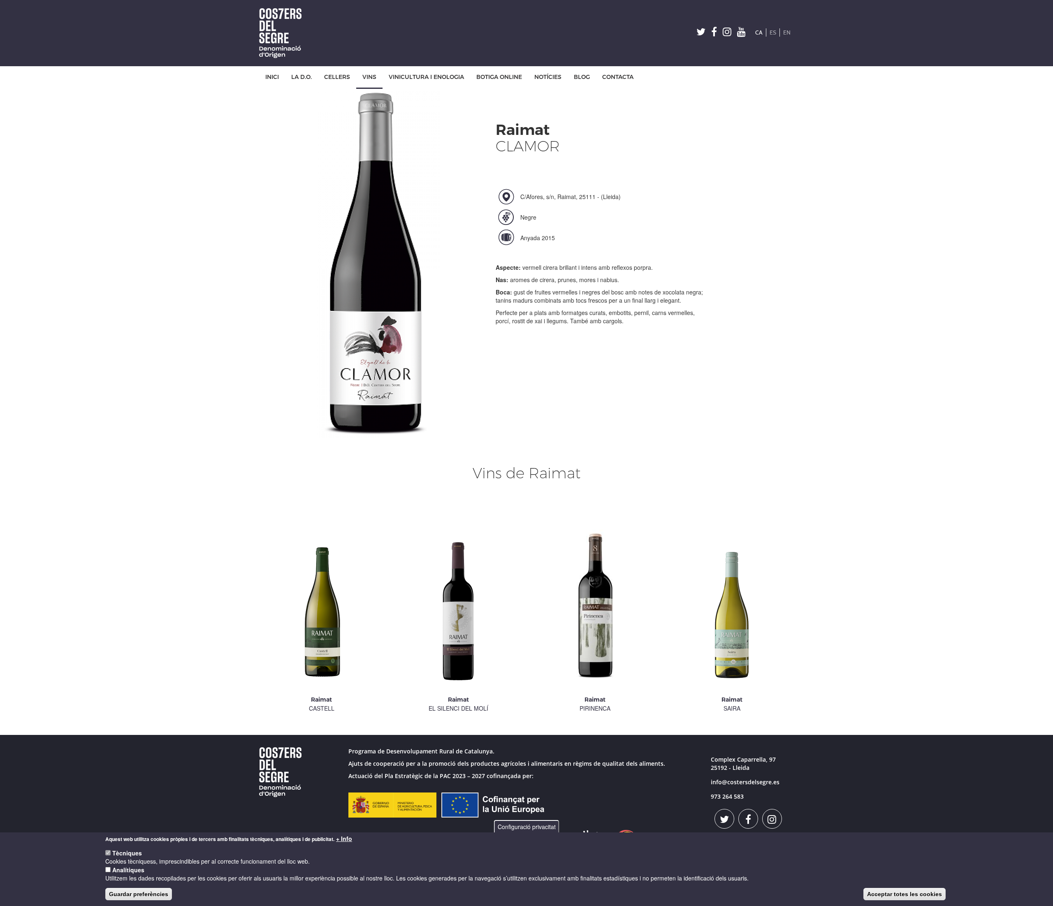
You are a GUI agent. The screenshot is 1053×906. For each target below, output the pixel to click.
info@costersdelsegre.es (745, 782)
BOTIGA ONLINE (499, 77)
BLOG (582, 77)
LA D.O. (301, 77)
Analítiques (128, 870)
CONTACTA (617, 77)
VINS (369, 77)
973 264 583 (727, 796)
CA (759, 32)
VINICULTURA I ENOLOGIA (426, 77)
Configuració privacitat (527, 827)
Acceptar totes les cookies (904, 894)
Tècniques (127, 853)
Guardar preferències (138, 894)
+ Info (344, 838)
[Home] (283, 33)
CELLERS (337, 77)
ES (773, 32)
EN (787, 32)
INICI (272, 77)
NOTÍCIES (547, 77)
